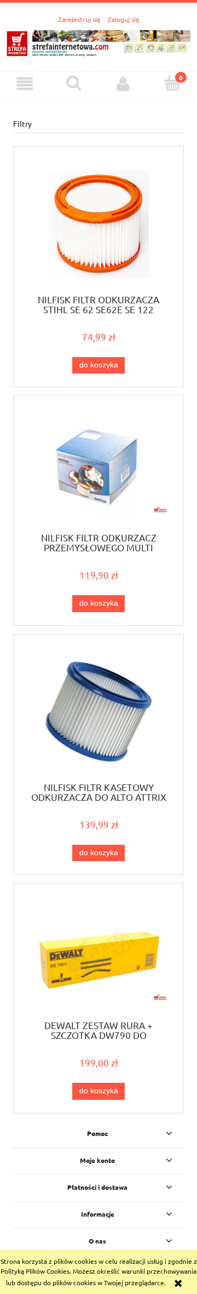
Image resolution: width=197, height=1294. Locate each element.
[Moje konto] (123, 83)
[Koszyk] (172, 83)
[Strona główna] (98, 41)
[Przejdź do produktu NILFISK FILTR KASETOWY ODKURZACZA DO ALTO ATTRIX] (98, 711)
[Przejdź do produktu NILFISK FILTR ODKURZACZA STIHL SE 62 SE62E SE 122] (98, 224)
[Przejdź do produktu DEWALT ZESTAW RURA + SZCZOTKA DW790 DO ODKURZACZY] (98, 956)
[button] (24, 83)
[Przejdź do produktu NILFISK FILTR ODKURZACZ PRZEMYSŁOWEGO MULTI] (98, 468)
